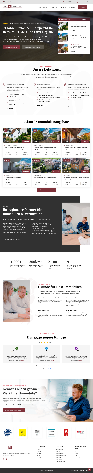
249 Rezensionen (52, 342)
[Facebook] (3, 459)
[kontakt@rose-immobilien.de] (77, 2)
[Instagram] (6, 459)
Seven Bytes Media (49, 470)
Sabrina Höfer (76, 350)
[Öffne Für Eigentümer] (58, 7)
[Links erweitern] (89, 469)
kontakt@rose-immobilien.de (84, 1)
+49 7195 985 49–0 (69, 1)
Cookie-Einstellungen (74, 470)
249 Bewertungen (15, 23)
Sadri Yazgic (46, 350)
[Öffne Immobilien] (48, 7)
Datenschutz (82, 470)
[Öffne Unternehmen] (75, 7)
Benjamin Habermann (17, 350)
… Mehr (22, 360)
